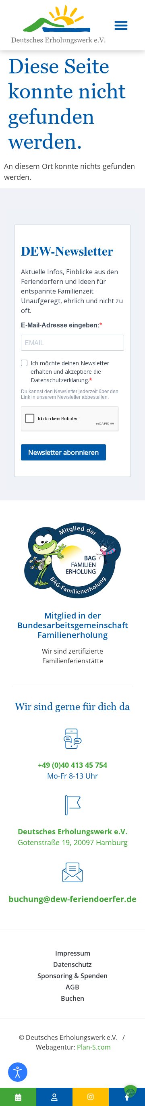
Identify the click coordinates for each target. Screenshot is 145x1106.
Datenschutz (72, 964)
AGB (72, 987)
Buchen (72, 998)
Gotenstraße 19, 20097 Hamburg (73, 842)
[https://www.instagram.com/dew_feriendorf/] (90, 1097)
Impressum (72, 953)
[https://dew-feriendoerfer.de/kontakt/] (54, 1097)
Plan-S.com (94, 1047)
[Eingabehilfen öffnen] (17, 1072)
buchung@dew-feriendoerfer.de (72, 899)
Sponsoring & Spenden (72, 975)
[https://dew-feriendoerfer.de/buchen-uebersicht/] (18, 1097)
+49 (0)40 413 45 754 (72, 765)
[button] (121, 25)
